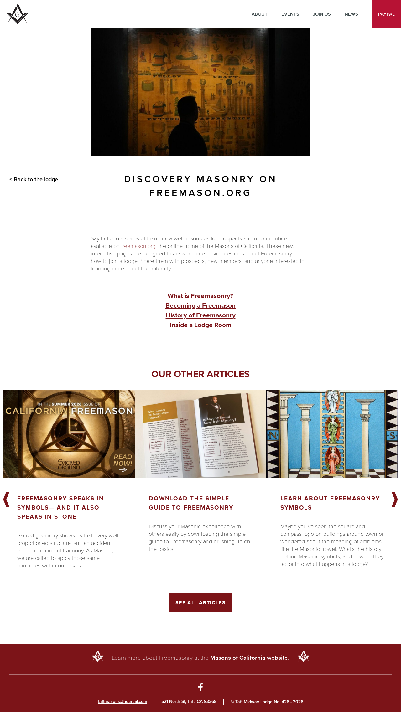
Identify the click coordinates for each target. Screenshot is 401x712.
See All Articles (200, 602)
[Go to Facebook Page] (200, 688)
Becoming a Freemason (200, 305)
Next (395, 500)
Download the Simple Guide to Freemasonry (191, 503)
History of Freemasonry (201, 315)
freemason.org (138, 245)
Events (290, 14)
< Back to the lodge (33, 179)
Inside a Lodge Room (201, 325)
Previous (6, 500)
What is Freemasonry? (200, 295)
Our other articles (200, 374)
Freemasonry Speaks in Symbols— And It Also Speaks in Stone (60, 507)
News (351, 14)
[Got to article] (69, 434)
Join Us (322, 14)
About (260, 14)
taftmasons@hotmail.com (122, 701)
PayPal (386, 14)
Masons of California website (249, 657)
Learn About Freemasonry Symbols (330, 503)
